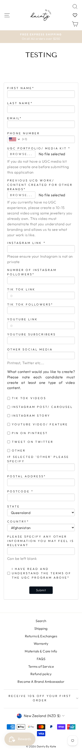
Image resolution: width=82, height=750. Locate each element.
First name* (20, 88)
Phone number (23, 133)
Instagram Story (31, 415)
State (13, 506)
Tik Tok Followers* (30, 304)
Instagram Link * (26, 243)
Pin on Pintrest (30, 433)
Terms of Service (41, 666)
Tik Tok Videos (29, 398)
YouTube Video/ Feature (40, 424)
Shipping (40, 628)
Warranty (41, 643)
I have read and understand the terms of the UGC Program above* (41, 573)
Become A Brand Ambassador (40, 681)
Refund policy (41, 674)
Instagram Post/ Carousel (42, 407)
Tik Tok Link (21, 289)
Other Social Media (30, 349)
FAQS (41, 659)
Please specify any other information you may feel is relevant (40, 541)
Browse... (21, 154)
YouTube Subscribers (31, 334)
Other (19, 450)
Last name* (20, 103)
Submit (41, 590)
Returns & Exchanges (41, 636)
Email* (14, 118)
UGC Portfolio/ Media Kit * (38, 148)
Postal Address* (26, 476)
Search (41, 621)
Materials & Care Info (41, 651)
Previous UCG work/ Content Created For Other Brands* (40, 185)
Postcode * (20, 491)
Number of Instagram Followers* (32, 272)
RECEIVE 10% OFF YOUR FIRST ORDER (40, 698)
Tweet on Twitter (32, 441)
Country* (18, 521)
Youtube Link (22, 319)
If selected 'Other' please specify (38, 459)
